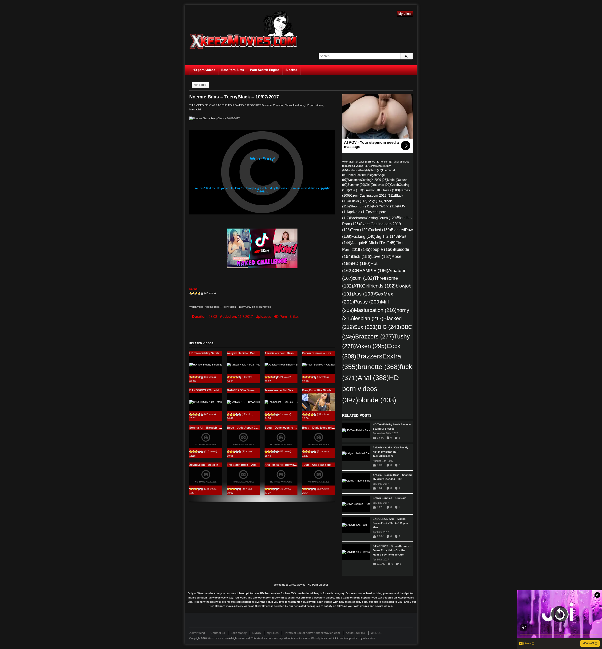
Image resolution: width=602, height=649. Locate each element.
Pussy (367, 302)
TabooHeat (357, 175)
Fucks (359, 201)
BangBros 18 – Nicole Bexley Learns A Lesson (333, 390)
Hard (376, 170)
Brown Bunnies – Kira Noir (320, 353)
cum (363, 278)
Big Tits (387, 236)
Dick (361, 256)
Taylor (398, 161)
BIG (389, 327)
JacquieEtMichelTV (373, 242)
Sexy (376, 201)
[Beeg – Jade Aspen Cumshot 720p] (243, 439)
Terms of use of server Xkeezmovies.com (312, 633)
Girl (370, 185)
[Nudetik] (262, 248)
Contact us (217, 633)
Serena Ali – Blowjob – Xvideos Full (212, 427)
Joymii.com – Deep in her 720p (209, 464)
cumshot (372, 190)
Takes (391, 190)
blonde (377, 400)
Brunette (267, 105)
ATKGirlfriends (374, 285)
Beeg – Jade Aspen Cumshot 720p (250, 427)
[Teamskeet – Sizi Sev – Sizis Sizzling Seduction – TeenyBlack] (281, 402)
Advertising (197, 633)
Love (381, 256)
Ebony (288, 105)
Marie (394, 180)
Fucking (363, 236)
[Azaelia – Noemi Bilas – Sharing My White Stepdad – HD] (281, 364)
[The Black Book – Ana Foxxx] (243, 476)
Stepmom (361, 206)
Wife (356, 190)
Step (375, 161)
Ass (364, 293)
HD (361, 263)
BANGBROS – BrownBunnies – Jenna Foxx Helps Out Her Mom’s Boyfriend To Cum (392, 550)
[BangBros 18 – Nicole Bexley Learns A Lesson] (319, 402)
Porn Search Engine (264, 70)
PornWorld (385, 206)
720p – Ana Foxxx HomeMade (322, 464)
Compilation (377, 165)
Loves (383, 185)
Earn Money (239, 633)
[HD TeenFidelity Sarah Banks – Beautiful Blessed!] (206, 364)
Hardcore (298, 105)
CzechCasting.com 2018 (372, 195)
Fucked (380, 230)
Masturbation (375, 310)
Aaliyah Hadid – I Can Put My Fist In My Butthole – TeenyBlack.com (390, 451)
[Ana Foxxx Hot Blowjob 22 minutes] (281, 476)
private (359, 212)
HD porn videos (204, 70)
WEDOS (376, 633)
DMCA (256, 633)
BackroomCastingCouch (373, 218)
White (386, 161)
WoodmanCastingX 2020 (367, 180)
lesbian (368, 318)
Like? (202, 85)
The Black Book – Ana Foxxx (246, 464)
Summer (356, 185)
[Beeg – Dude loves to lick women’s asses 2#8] (319, 439)
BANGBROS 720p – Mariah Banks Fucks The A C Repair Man (390, 523)
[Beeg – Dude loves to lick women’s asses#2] (281, 439)
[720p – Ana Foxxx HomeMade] (319, 476)
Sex (366, 327)
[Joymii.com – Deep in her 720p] (206, 476)
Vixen (371, 346)
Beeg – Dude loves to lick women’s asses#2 (294, 427)
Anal (373, 377)
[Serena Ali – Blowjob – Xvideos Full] (206, 439)
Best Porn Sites (232, 70)
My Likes (404, 14)
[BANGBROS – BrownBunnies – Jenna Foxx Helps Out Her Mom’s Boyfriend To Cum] (243, 402)
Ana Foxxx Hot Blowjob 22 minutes (288, 464)
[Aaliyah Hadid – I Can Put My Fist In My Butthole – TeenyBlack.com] (243, 364)
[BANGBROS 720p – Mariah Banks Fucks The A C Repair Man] (206, 402)
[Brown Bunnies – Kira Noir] (319, 364)
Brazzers (374, 336)
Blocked (291, 70)
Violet (348, 161)
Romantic (362, 161)
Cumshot (278, 105)
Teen (360, 230)
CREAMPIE (370, 270)
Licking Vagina (357, 165)
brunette (379, 366)
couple (382, 249)
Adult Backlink (355, 633)
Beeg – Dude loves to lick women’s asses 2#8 (332, 427)
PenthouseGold (358, 170)
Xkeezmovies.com (218, 638)
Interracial (195, 109)
